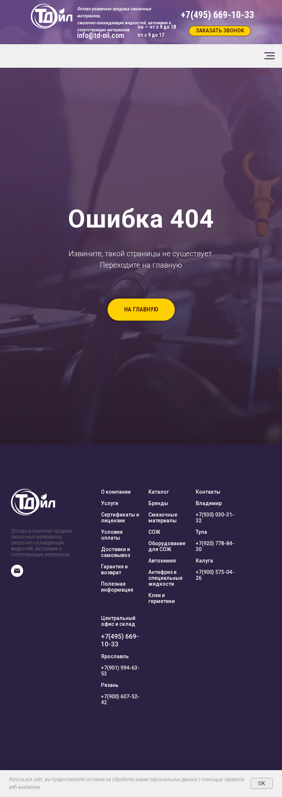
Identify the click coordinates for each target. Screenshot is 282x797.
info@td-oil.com (100, 35)
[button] (220, 31)
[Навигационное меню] (269, 56)
